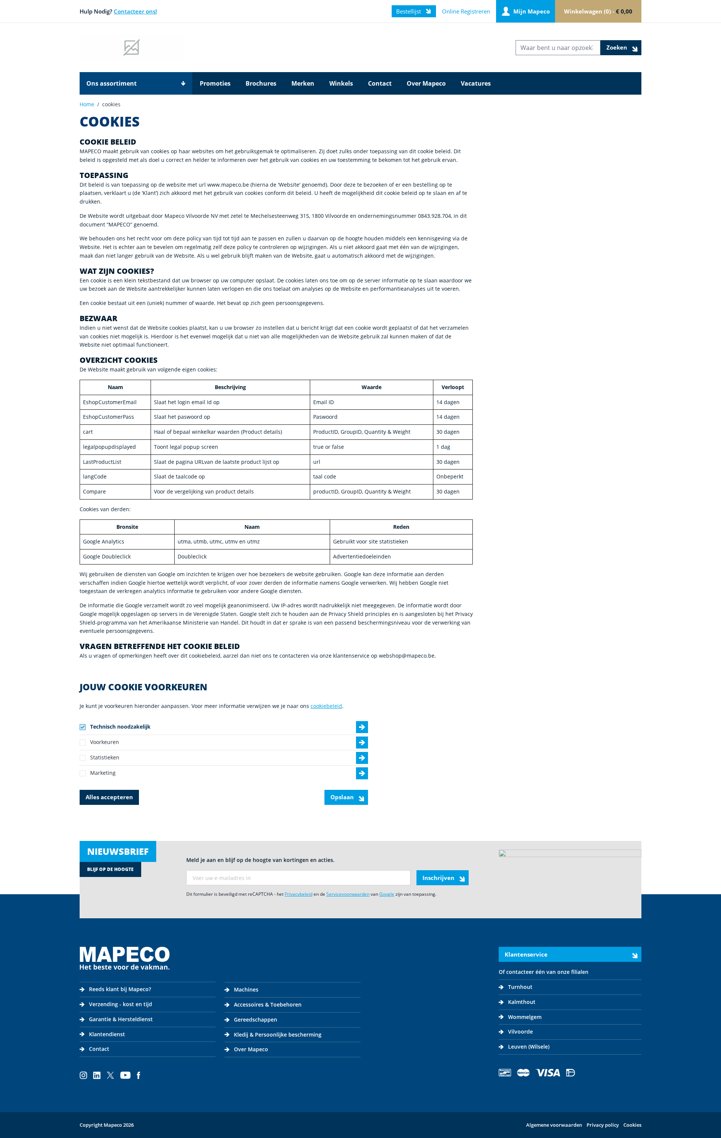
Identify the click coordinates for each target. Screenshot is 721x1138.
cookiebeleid (326, 705)
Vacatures (476, 83)
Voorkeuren (104, 742)
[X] (110, 1075)
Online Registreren (466, 11)
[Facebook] (138, 1075)
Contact (380, 83)
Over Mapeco (426, 83)
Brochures (261, 83)
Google (386, 894)
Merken (302, 83)
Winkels (341, 83)
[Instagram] (83, 1075)
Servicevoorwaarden (348, 894)
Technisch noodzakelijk (120, 726)
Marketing (103, 772)
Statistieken (104, 757)
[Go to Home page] (132, 47)
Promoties (215, 83)
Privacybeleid (298, 894)
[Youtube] (125, 1075)
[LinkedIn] (97, 1075)
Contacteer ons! (135, 11)
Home (87, 104)
